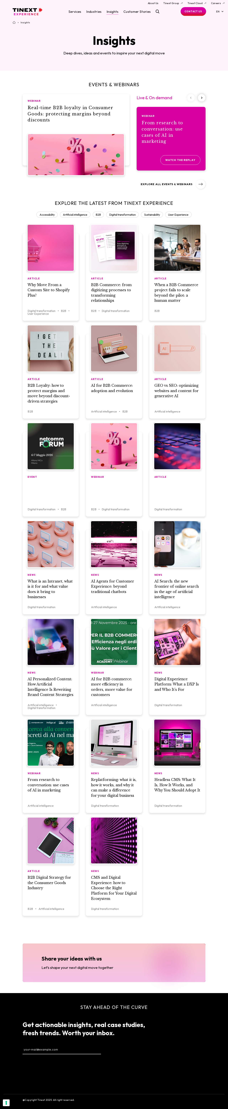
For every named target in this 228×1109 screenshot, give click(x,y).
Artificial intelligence (75, 214)
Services (75, 11)
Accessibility (47, 214)
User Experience (178, 214)
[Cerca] (157, 11)
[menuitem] (200, 1030)
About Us (153, 3)
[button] (201, 98)
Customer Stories (137, 11)
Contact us (193, 11)
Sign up (118, 1049)
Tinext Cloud (195, 3)
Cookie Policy (158, 1100)
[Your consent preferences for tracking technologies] (6, 1102)
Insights (112, 11)
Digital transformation (122, 214)
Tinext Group (171, 3)
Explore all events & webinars (167, 184)
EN (217, 11)
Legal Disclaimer (181, 1100)
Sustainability (152, 214)
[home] (27, 11)
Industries (93, 11)
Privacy (201, 1100)
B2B (98, 214)
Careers (216, 3)
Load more (114, 927)
